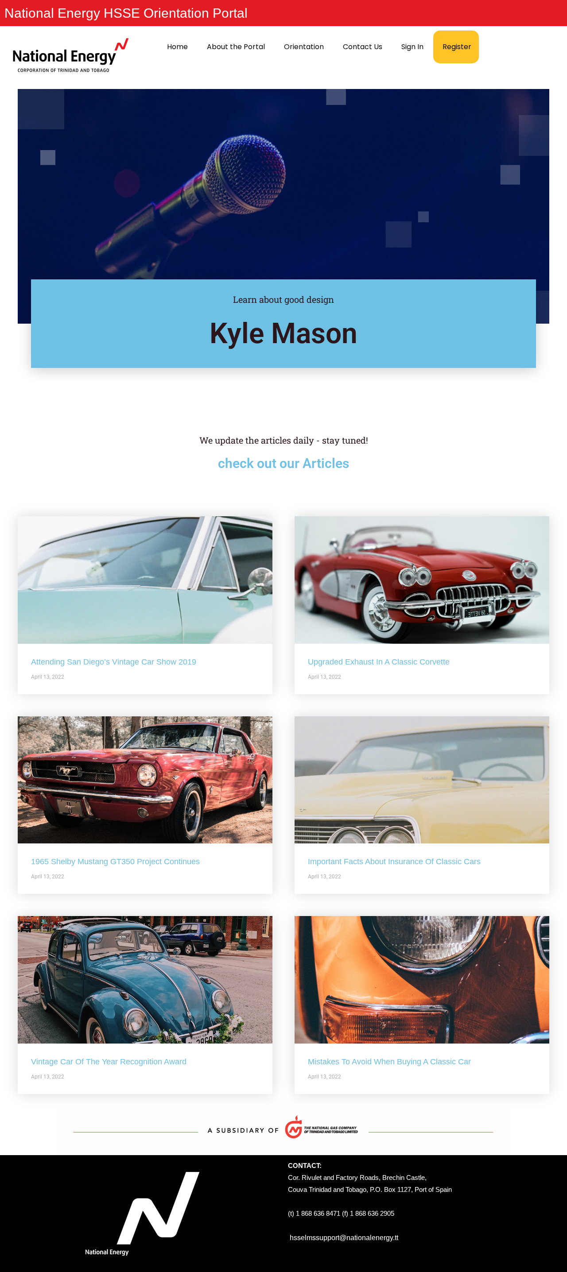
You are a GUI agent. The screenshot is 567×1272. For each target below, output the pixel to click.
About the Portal (236, 47)
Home (177, 47)
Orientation (304, 47)
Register (457, 47)
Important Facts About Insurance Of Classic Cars (394, 861)
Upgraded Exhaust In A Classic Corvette (379, 661)
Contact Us (362, 47)
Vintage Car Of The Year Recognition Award (108, 1061)
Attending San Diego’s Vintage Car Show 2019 (113, 661)
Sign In (412, 47)
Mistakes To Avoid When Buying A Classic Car (389, 1061)
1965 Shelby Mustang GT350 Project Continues (115, 861)
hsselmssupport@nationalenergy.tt (344, 1237)
